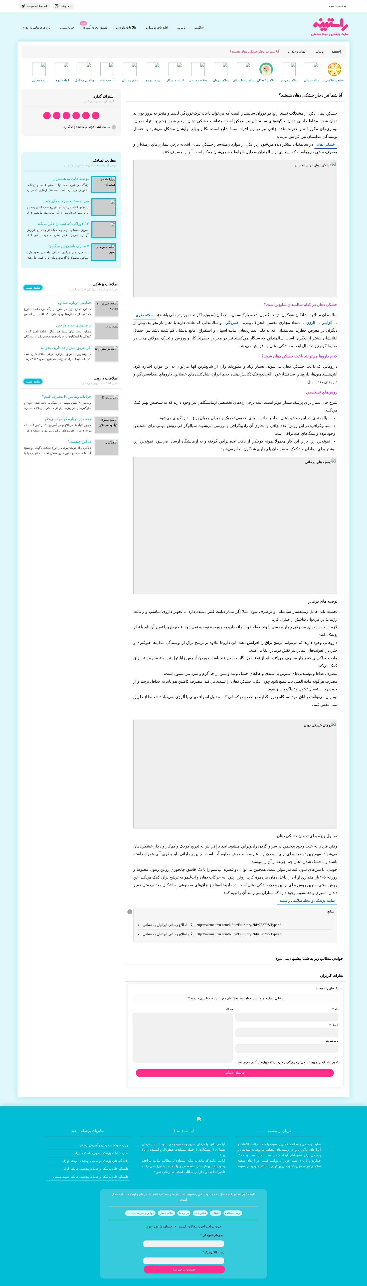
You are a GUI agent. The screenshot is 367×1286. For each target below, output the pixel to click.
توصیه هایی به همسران (71, 179)
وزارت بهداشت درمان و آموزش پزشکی (103, 1145)
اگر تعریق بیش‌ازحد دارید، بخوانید (65, 348)
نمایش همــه (33, 287)
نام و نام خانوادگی (212, 1235)
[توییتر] (56, 115)
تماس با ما (200, 1212)
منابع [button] (330, 911)
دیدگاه (229, 1009)
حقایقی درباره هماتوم (74, 303)
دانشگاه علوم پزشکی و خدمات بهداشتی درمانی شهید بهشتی (90, 1176)
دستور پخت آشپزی (95, 27)
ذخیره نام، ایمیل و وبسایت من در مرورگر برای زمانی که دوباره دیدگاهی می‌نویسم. (287, 1062)
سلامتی (198, 27)
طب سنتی (67, 27)
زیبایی (181, 27)
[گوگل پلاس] (66, 115)
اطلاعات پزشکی (157, 27)
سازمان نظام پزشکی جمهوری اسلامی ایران (101, 1153)
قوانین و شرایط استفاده (140, 1212)
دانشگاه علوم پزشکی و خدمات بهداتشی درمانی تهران (95, 1161)
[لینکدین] (47, 115)
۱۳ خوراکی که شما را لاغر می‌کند (63, 224)
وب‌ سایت (332, 1040)
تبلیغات (215, 1212)
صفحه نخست (337, 6)
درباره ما (184, 1212)
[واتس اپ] (95, 115)
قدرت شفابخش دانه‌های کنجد (66, 201)
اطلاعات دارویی (127, 27)
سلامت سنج (166, 1212)
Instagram (65, 6)
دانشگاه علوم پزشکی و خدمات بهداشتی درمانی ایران (95, 1168)
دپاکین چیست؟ (79, 442)
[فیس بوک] (76, 115)
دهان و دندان (297, 51)
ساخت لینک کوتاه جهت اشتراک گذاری (86, 127)
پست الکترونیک (213, 1252)
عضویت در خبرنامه (184, 1269)
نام (335, 1009)
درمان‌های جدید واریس (73, 325)
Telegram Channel (36, 6)
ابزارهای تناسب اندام (37, 27)
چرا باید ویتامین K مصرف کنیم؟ (66, 396)
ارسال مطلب (232, 1212)
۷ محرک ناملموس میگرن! (69, 246)
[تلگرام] (86, 115)
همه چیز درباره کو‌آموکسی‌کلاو (67, 419)
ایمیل (333, 1025)
